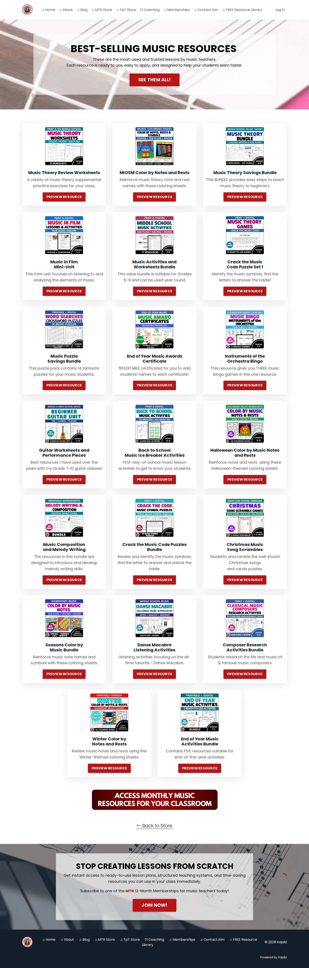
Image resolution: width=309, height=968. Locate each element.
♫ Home (48, 9)
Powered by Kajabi (273, 957)
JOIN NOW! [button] (154, 905)
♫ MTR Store (102, 9)
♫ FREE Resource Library (242, 9)
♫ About (66, 9)
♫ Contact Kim (206, 9)
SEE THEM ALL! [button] (154, 79)
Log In (280, 9)
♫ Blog (82, 9)
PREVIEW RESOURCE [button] (64, 196)
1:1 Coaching (150, 9)
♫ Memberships (177, 9)
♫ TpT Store (126, 9)
